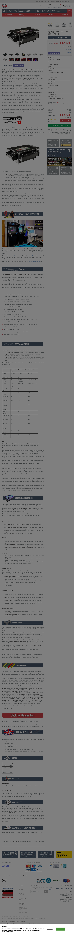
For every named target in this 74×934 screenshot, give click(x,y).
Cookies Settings (50, 929)
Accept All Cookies (60, 929)
